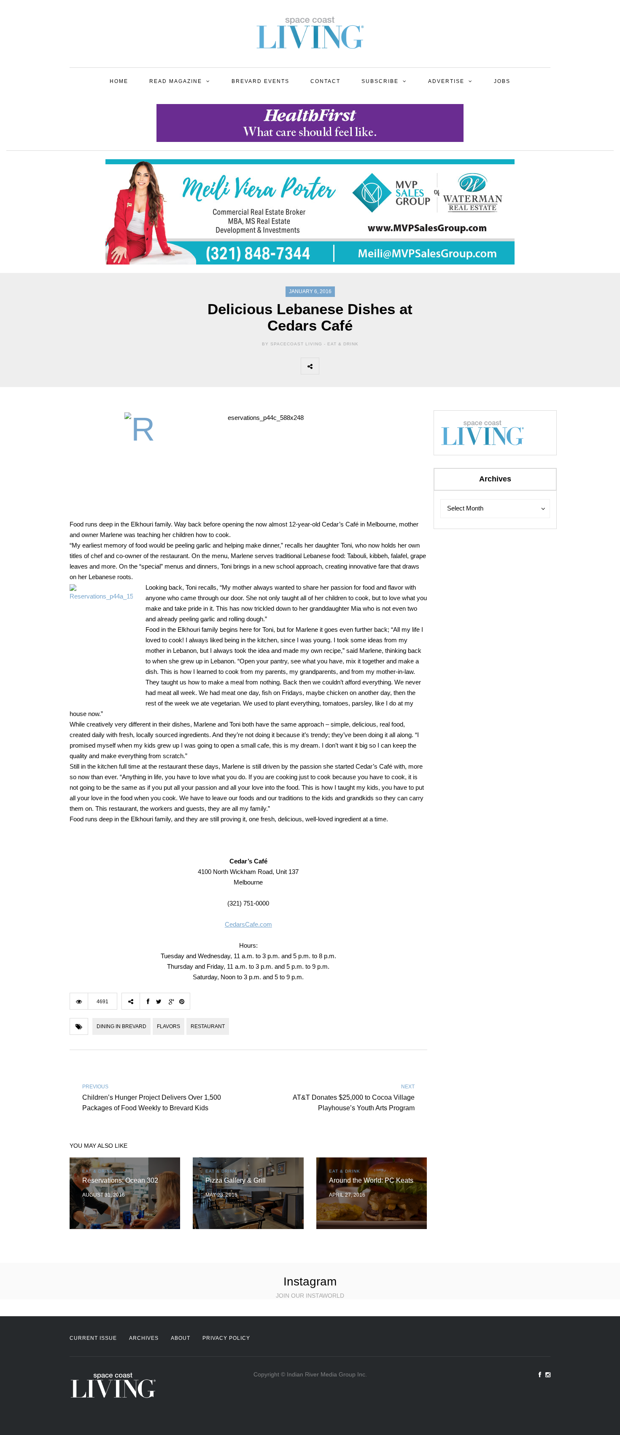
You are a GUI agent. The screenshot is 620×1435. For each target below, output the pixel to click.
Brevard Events (260, 81)
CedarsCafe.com (248, 924)
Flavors (168, 1026)
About (180, 1338)
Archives (144, 1338)
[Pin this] (384, 366)
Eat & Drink (343, 344)
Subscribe (380, 81)
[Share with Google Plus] (365, 366)
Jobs (502, 81)
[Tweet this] (346, 366)
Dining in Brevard (121, 1026)
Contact (325, 81)
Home (119, 81)
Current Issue (93, 1338)
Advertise (446, 81)
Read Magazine (175, 81)
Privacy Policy (226, 1338)
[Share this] (328, 366)
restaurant (208, 1026)
